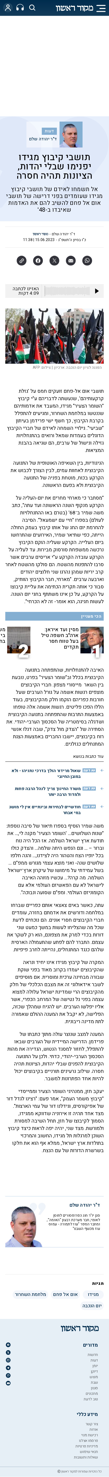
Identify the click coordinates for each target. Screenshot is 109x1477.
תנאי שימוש (89, 1452)
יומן (95, 1366)
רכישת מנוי (89, 1435)
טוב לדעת (91, 1399)
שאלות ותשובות (86, 1457)
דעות (49, 131)
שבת (94, 1382)
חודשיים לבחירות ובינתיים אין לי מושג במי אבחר (45, 810)
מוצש (94, 1377)
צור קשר (91, 1424)
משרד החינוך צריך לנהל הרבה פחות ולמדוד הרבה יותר (48, 792)
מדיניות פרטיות (86, 1446)
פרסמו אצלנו (88, 1440)
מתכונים (92, 1393)
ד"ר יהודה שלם (43, 139)
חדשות (93, 1355)
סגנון (94, 1388)
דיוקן (94, 1371)
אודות (93, 1429)
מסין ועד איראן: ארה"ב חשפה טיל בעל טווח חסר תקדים (60, 638)
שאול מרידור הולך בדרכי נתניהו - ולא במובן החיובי (46, 774)
